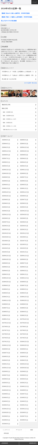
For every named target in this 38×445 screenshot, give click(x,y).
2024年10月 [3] (6, 173)
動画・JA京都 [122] (7, 122)
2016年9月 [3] (6, 349)
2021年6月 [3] (6, 244)
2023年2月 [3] (6, 211)
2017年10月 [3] (24, 323)
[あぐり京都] (19, 2)
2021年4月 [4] (6, 248)
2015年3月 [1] (6, 382)
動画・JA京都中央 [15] (8, 115)
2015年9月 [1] (6, 371)
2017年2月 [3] (24, 338)
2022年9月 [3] (6, 218)
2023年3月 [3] (24, 207)
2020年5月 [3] (24, 267)
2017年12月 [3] (24, 319)
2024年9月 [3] (24, 173)
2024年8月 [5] (6, 177)
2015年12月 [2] (24, 364)
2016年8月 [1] (24, 349)
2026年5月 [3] (24, 140)
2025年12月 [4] (24, 147)
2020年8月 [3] (6, 263)
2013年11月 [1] (24, 408)
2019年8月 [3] (6, 285)
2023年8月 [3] (6, 199)
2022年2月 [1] (24, 229)
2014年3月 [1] (24, 401)
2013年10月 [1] (6, 412)
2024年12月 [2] (6, 169)
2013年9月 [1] (24, 412)
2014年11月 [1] (24, 386)
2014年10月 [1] (6, 390)
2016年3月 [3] (6, 360)
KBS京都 (6, 433)
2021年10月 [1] (6, 237)
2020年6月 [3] (6, 267)
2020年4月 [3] (6, 270)
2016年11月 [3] (6, 345)
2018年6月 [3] (24, 308)
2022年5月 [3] (6, 225)
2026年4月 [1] (6, 143)
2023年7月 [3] (24, 199)
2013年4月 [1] (6, 423)
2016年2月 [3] (24, 360)
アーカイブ (19, 430)
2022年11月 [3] (6, 214)
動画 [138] (5, 108)
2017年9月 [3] (6, 326)
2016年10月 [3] (24, 345)
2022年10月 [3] (24, 214)
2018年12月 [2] (24, 296)
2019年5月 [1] (24, 289)
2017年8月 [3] (24, 326)
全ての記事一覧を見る (30, 83)
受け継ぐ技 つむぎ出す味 (9, 79)
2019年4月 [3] (6, 293)
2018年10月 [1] (24, 300)
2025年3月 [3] (6, 166)
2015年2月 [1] (24, 382)
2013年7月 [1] (24, 416)
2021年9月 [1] (24, 237)
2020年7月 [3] (24, 263)
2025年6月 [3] (24, 158)
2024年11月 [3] (24, 169)
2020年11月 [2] (24, 255)
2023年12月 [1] (6, 192)
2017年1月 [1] (6, 341)
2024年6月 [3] (6, 181)
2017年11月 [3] (6, 323)
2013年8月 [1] (6, 416)
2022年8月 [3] (24, 218)
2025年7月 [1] (6, 158)
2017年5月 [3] (6, 334)
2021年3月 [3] (24, 248)
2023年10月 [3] (6, 196)
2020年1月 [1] (24, 274)
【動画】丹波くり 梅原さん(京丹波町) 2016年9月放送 (16, 17)
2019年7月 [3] (24, 285)
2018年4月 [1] (24, 311)
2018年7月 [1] (6, 308)
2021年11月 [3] (24, 233)
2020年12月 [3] (6, 255)
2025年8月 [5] (24, 155)
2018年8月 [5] (24, 304)
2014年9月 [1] (24, 390)
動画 (31, 430)
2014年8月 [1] (6, 394)
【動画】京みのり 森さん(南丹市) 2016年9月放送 (15, 13)
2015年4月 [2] (24, 379)
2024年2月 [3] (6, 188)
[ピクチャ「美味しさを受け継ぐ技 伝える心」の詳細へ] (11, 90)
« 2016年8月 (4, 443)
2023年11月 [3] (24, 192)
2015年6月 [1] (24, 375)
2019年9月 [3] (24, 281)
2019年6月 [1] (6, 289)
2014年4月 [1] (6, 401)
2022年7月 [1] (6, 222)
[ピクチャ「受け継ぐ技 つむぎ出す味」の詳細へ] (4, 90)
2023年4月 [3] (6, 207)
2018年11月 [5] (6, 300)
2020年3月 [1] (24, 270)
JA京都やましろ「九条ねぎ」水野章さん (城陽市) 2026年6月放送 (19, 75)
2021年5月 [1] (24, 244)
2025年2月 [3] (24, 166)
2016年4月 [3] (24, 356)
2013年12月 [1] (6, 408)
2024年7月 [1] (24, 177)
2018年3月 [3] (6, 315)
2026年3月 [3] (24, 143)
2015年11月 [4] (6, 367)
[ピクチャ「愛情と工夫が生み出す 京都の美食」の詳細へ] (33, 90)
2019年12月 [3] (6, 278)
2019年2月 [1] (6, 296)
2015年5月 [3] (6, 379)
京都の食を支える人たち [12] (10, 129)
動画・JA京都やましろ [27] (9, 119)
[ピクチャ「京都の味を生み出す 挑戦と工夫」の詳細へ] (26, 90)
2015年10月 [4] (24, 367)
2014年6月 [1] (6, 397)
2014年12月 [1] (6, 386)
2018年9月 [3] (6, 304)
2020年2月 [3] (6, 274)
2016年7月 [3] (6, 353)
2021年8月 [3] (6, 240)
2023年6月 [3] (6, 203)
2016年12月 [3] (24, 341)
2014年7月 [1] (24, 394)
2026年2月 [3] (6, 147)
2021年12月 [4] (6, 233)
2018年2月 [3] (24, 315)
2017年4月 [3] (24, 334)
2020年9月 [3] (24, 259)
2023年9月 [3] (24, 196)
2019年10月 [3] (6, 281)
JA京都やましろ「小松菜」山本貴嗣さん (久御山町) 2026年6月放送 (19, 71)
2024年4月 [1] (6, 184)
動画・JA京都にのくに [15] (9, 126)
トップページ (6, 430)
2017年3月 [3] (6, 338)
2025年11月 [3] (6, 151)
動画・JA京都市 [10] (8, 112)
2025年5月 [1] (6, 162)
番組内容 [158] (6, 104)
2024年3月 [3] (24, 184)
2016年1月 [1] (6, 364)
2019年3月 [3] (24, 293)
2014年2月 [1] (6, 405)
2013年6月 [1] (6, 420)
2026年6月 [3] (6, 140)
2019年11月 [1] (24, 278)
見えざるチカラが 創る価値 (9, 20)
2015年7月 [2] (6, 375)
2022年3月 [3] (6, 229)
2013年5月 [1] (24, 420)
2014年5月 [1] (24, 397)
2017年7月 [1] (6, 330)
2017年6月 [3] (24, 330)
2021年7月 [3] (24, 240)
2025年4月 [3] (24, 162)
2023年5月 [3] (24, 203)
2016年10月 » (33, 443)
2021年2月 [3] (6, 252)
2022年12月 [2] (24, 211)
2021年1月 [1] (24, 252)
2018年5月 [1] (6, 311)
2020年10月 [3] (6, 259)
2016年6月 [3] (24, 353)
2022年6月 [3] (24, 222)
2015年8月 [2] (24, 371)
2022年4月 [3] (24, 225)
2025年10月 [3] (24, 151)
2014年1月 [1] (24, 405)
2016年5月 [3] (6, 356)
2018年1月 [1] (6, 319)
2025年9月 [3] (6, 155)
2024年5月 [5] (24, 181)
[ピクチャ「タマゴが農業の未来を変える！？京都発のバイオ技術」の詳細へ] (19, 90)
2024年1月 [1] (24, 188)
